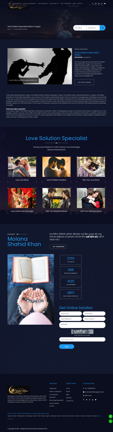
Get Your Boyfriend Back (56, 211)
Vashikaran (16, 3)
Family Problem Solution (20, 29)
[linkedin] (98, 3)
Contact (80, 3)
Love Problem (42, 3)
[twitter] (95, 3)
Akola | (44, 416)
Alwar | (59, 416)
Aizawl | (35, 416)
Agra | (15, 416)
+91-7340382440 (58, 247)
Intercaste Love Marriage (22, 211)
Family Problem (64, 3)
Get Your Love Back (90, 180)
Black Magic (53, 3)
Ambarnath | (70, 416)
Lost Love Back (22, 180)
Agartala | (10, 416)
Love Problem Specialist (53, 396)
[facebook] (92, 3)
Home (9, 3)
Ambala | (64, 416)
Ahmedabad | (21, 416)
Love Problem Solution (56, 180)
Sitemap (69, 398)
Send (67, 347)
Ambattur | (77, 416)
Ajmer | (39, 416)
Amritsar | (94, 416)
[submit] (102, 28)
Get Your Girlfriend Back (91, 211)
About (68, 391)
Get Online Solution (84, 82)
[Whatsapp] (111, 416)
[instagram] (101, 3)
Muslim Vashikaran (29, 3)
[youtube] (104, 3)
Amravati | (89, 416)
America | (83, 416)
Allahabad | (54, 416)
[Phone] (111, 421)
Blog (74, 3)
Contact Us (87, 57)
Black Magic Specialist (56, 400)
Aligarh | (48, 416)
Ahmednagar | (29, 416)
